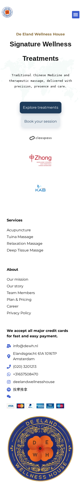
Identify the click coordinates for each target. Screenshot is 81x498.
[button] (75, 14)
